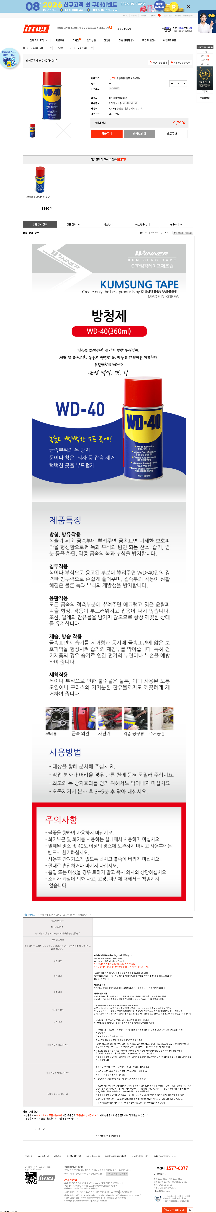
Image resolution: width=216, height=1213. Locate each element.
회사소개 (28, 1156)
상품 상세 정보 (40, 224)
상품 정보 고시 (74, 224)
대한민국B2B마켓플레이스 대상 (165, 1156)
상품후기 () (176, 224)
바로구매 (172, 134)
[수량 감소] (172, 84)
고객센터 (177, 15)
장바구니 (155, 15)
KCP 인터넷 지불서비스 (140, 1156)
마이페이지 (144, 15)
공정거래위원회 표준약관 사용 (115, 1156)
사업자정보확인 (126, 1192)
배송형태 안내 (131, 103)
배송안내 (108, 224)
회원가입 (134, 15)
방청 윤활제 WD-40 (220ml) (38, 197)
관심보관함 (167, 15)
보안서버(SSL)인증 (93, 1156)
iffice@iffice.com (162, 1191)
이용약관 (57, 1156)
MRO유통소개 (43, 1156)
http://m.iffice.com (33, 1169)
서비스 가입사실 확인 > (117, 1174)
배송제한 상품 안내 (182, 62)
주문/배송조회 (188, 15)
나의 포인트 (205, 64)
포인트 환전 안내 (159, 62)
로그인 (125, 15)
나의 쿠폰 (205, 60)
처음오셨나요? (124, 28)
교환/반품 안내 (142, 224)
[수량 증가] (184, 84)
